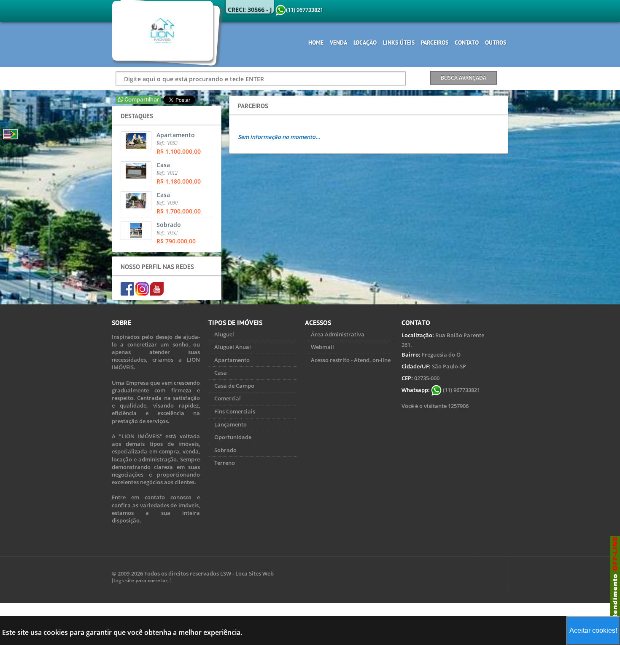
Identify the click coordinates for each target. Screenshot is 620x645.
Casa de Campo (234, 385)
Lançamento (230, 424)
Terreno (224, 462)
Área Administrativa (337, 334)
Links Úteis (399, 42)
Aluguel (224, 334)
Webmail (322, 347)
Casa (220, 372)
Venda (338, 42)
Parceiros (434, 42)
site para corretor (146, 580)
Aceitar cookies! (593, 630)
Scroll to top (490, 573)
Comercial (227, 398)
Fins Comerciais (234, 411)
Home (315, 42)
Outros (495, 42)
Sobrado (225, 450)
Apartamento (232, 360)
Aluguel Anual (232, 347)
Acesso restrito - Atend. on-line (351, 360)
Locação (365, 42)
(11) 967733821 (461, 390)
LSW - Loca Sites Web (247, 573)
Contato (467, 42)
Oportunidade (232, 437)
